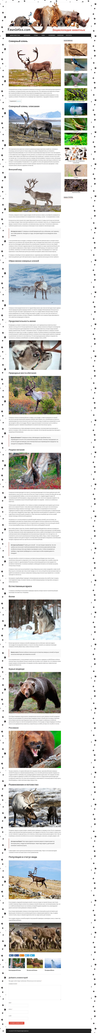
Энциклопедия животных (22, 1030)
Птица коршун (76, 56)
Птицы (36, 35)
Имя (10, 1002)
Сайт (10, 1015)
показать (19, 101)
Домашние (27, 35)
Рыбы (43, 35)
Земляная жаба (76, 192)
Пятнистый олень (32, 970)
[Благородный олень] (17, 968)
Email (10, 1009)
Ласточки (76, 71)
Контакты (69, 35)
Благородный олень (15, 970)
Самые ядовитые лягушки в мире (76, 101)
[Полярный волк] (53, 968)
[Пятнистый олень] (35, 968)
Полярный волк (49, 970)
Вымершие (60, 35)
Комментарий (13, 983)
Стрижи (76, 177)
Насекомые (51, 35)
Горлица (76, 86)
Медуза (76, 116)
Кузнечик (76, 131)
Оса (76, 146)
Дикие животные (15, 35)
